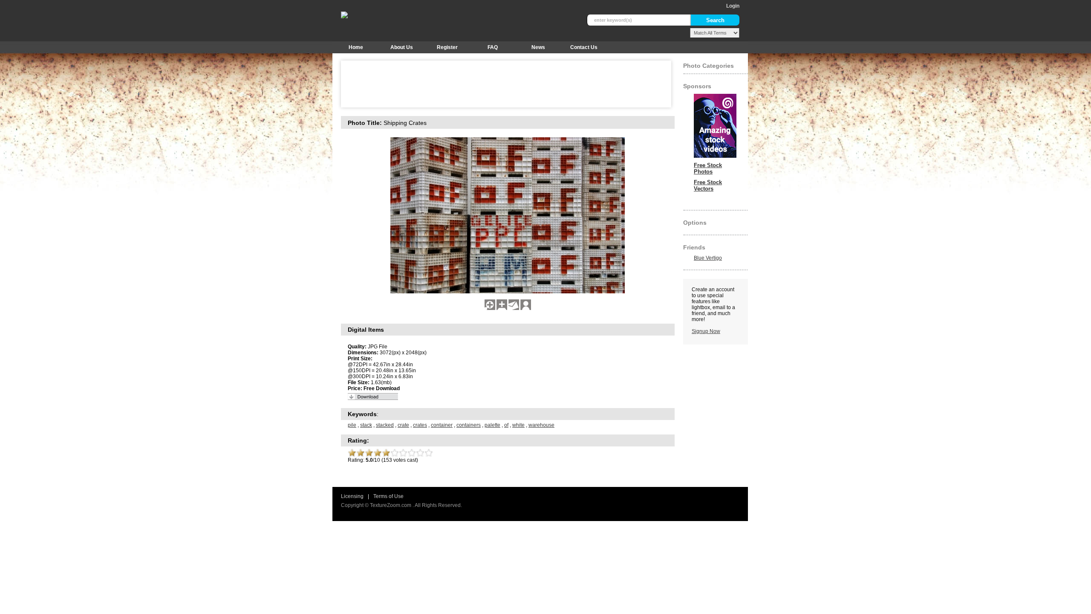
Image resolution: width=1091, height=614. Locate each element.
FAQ (493, 47)
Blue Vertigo (708, 258)
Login (732, 6)
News (538, 47)
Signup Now (706, 331)
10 (428, 453)
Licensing (352, 496)
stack (366, 425)
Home (356, 47)
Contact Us (583, 47)
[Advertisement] (500, 84)
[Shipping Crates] (490, 308)
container (442, 425)
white (518, 425)
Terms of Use (388, 496)
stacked (385, 425)
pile (352, 425)
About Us (401, 47)
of (506, 425)
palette (492, 425)
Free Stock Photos (708, 168)
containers (468, 425)
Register (447, 47)
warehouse (541, 425)
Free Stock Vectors (708, 185)
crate (403, 425)
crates (420, 425)
